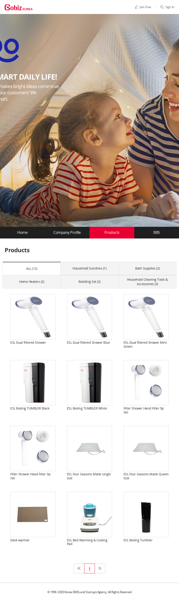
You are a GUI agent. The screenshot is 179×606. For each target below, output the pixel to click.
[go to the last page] (100, 568)
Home (22, 232)
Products (112, 232)
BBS (156, 232)
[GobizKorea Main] (19, 7)
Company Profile (67, 232)
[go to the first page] (79, 568)
